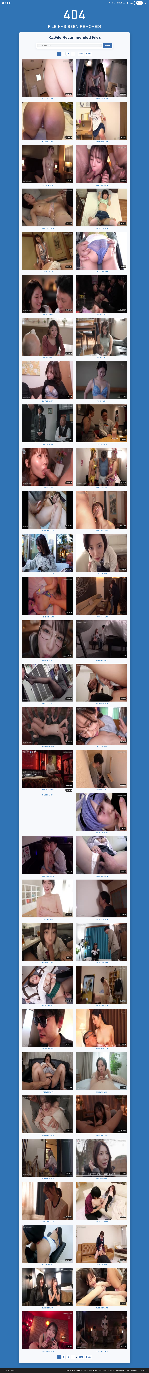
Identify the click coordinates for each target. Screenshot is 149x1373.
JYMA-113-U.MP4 (102, 185)
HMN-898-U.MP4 (47, 660)
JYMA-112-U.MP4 (102, 271)
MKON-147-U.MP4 (102, 1221)
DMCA (112, 1370)
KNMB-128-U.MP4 (48, 228)
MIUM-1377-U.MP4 (102, 790)
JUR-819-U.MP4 (48, 358)
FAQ (85, 1370)
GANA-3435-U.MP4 (102, 660)
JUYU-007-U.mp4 (48, 271)
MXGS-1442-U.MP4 (102, 1092)
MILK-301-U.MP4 (47, 142)
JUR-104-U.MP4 (48, 444)
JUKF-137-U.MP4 (48, 487)
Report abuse (120, 1370)
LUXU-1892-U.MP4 (48, 185)
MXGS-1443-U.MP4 (47, 1135)
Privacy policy (103, 1370)
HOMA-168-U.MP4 (102, 574)
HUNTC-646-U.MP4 (102, 487)
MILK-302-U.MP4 (47, 99)
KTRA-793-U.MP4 (102, 228)
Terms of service (76, 1370)
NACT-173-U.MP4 (102, 962)
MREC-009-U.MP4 (102, 1178)
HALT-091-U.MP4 (48, 703)
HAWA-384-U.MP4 (102, 617)
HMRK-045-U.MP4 (48, 574)
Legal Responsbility (132, 1370)
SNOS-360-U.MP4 (48, 1351)
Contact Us (143, 1370)
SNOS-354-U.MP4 (102, 1351)
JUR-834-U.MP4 (102, 314)
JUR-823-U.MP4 (102, 358)
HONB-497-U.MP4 (48, 617)
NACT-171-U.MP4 (102, 1005)
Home (67, 1370)
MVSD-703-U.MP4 (48, 1221)
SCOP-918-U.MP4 (48, 876)
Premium (112, 3)
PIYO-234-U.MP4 (47, 962)
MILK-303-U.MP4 (47, 795)
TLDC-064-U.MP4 (48, 1308)
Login (131, 3)
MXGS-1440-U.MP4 (102, 1135)
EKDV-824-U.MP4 (102, 703)
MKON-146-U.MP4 (102, 1265)
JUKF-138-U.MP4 (48, 401)
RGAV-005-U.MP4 (102, 876)
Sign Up (139, 3)
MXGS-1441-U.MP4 (47, 1178)
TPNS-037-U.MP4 (48, 1265)
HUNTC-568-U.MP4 (102, 530)
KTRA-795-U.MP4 (102, 142)
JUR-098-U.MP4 (102, 401)
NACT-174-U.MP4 (48, 1005)
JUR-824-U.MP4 (48, 314)
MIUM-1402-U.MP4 (48, 790)
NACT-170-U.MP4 (48, 1092)
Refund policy (93, 1370)
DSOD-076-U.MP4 (102, 746)
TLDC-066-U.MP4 (102, 1308)
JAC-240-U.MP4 (102, 444)
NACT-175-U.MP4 (102, 919)
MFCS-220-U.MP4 (102, 99)
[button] (146, 3)
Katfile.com (7, 1370)
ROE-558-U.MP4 (47, 919)
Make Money (121, 3)
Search (107, 46)
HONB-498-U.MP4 (48, 530)
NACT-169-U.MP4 (102, 1049)
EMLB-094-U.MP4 (48, 746)
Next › (88, 54)
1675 (81, 54)
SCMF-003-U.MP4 (102, 833)
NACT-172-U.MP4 (48, 1049)
